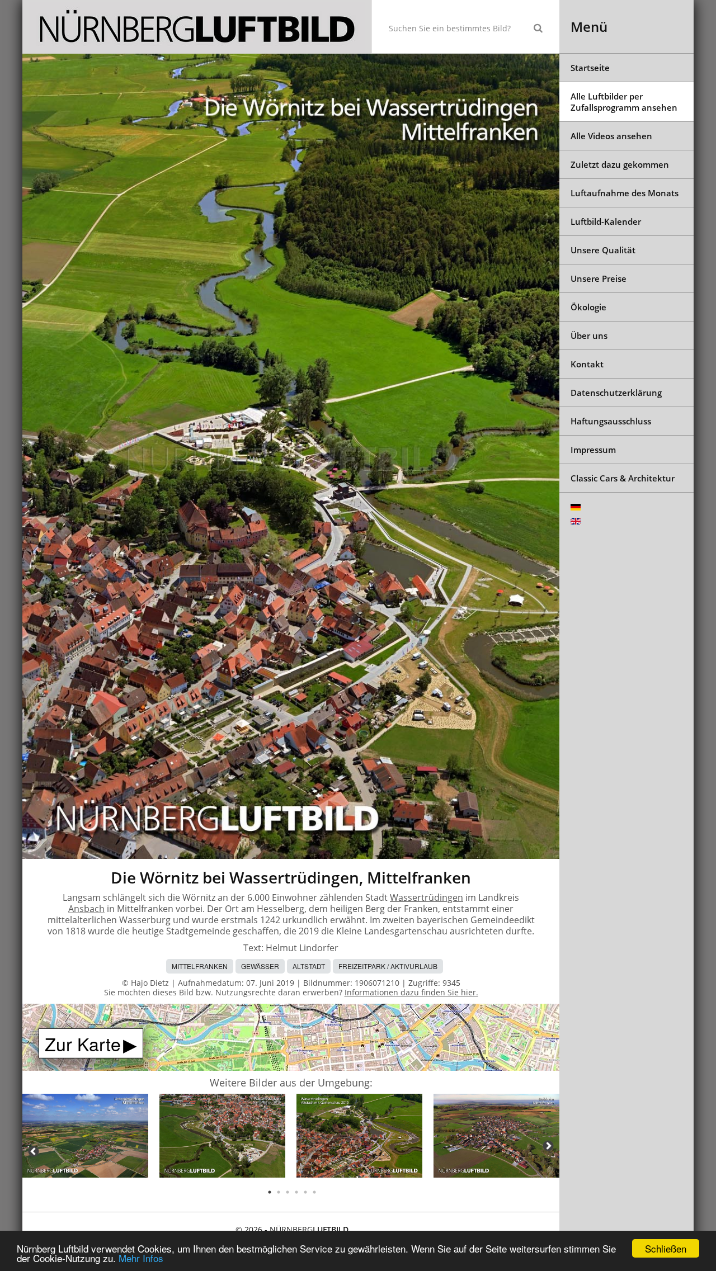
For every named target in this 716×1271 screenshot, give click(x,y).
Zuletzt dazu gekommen (620, 164)
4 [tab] (296, 1192)
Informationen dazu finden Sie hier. (411, 992)
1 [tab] (269, 1192)
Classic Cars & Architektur (623, 478)
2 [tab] (278, 1192)
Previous (33, 1151)
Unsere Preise (598, 278)
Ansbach (86, 909)
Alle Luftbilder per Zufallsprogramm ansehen (624, 102)
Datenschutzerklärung (616, 392)
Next (548, 1145)
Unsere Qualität (603, 250)
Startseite (590, 67)
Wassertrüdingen (426, 897)
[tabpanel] (85, 1138)
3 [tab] (287, 1192)
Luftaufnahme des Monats (625, 193)
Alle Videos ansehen (611, 135)
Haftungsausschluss (611, 421)
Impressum (593, 449)
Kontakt (587, 364)
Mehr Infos (141, 1258)
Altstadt (309, 966)
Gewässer (260, 966)
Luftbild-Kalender (606, 221)
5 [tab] (305, 1192)
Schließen (665, 1248)
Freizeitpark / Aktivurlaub (387, 966)
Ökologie (588, 307)
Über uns (589, 335)
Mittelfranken (200, 966)
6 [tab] (314, 1192)
